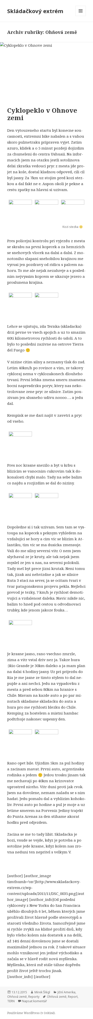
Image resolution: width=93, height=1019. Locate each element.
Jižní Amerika (66, 992)
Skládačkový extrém (35, 11)
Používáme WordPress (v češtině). (31, 1013)
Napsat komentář (34, 1001)
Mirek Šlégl (42, 992)
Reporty (33, 997)
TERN (11, 1001)
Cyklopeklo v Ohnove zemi (42, 114)
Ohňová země (17, 997)
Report (73, 997)
